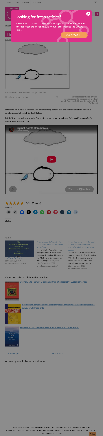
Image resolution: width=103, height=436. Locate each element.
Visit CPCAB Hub (74, 35)
